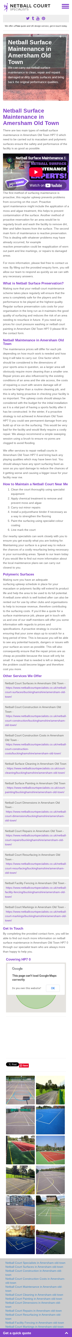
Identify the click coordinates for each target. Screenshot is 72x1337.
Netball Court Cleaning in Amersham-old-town (34, 1294)
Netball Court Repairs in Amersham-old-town (33, 1310)
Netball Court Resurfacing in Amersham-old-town (33, 1316)
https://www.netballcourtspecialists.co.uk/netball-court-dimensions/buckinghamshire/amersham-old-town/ (36, 816)
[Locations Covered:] (5, 6)
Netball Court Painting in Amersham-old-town (33, 1298)
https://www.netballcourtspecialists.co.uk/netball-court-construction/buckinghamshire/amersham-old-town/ (36, 720)
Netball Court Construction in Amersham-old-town (33, 1272)
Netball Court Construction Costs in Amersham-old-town (35, 1280)
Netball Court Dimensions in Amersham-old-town (33, 1304)
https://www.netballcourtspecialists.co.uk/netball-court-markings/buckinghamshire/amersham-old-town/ (36, 916)
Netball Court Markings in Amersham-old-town (34, 1326)
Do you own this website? (26, 988)
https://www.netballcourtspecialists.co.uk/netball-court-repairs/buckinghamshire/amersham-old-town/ (36, 840)
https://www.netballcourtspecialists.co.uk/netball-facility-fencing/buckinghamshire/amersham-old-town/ (36, 892)
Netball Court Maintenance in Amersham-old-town (33, 1288)
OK (53, 988)
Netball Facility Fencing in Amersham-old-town (34, 1322)
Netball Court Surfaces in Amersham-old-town (34, 1266)
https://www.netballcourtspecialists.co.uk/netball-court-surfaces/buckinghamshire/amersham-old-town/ (36, 692)
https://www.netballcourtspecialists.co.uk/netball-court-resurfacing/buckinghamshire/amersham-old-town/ (36, 868)
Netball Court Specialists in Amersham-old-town (35, 1262)
